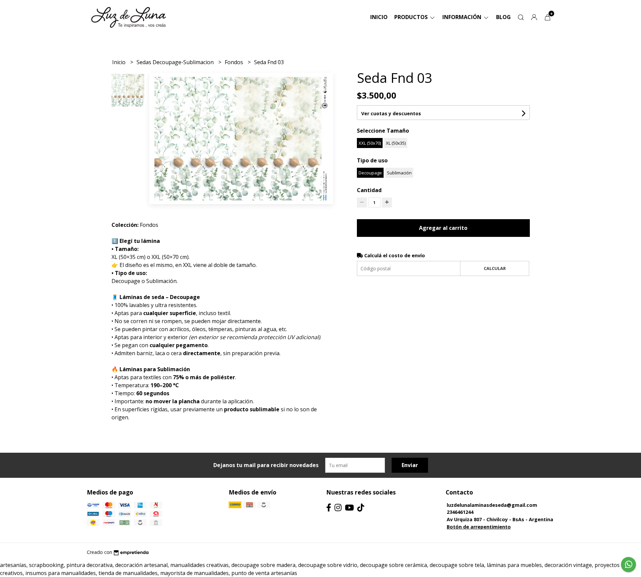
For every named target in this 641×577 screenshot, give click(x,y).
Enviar (410, 465)
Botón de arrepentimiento (479, 527)
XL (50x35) (396, 143)
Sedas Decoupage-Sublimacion (176, 62)
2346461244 (460, 512)
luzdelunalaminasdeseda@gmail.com (492, 505)
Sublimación (399, 173)
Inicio (379, 17)
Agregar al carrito (443, 228)
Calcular (495, 268)
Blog (503, 17)
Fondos (234, 62)
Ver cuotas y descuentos (391, 113)
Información (462, 17)
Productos (411, 17)
